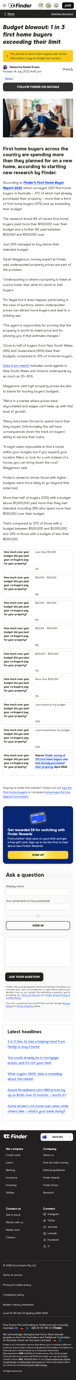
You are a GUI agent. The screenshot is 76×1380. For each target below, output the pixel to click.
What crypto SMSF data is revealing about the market (35, 1076)
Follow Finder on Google (38, 86)
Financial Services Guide (57, 1359)
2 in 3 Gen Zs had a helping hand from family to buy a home (36, 1044)
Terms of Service (25, 1006)
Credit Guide (9, 1362)
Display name (15, 886)
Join (68, 5)
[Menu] (4, 5)
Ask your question (24, 976)
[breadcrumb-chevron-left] (5, 14)
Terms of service (12, 1275)
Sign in (38, 925)
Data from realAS (16, 366)
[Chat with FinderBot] (48, 5)
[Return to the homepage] (20, 5)
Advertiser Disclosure (31, 1362)
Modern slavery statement (18, 1305)
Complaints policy (13, 1295)
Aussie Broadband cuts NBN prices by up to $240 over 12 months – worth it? (37, 1092)
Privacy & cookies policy (17, 1285)
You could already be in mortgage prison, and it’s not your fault (33, 1060)
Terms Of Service (30, 995)
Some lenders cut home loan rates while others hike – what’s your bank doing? (38, 1109)
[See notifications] (56, 5)
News (11, 14)
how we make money (36, 1365)
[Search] (40, 5)
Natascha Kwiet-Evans (25, 67)
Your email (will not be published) (28, 901)
